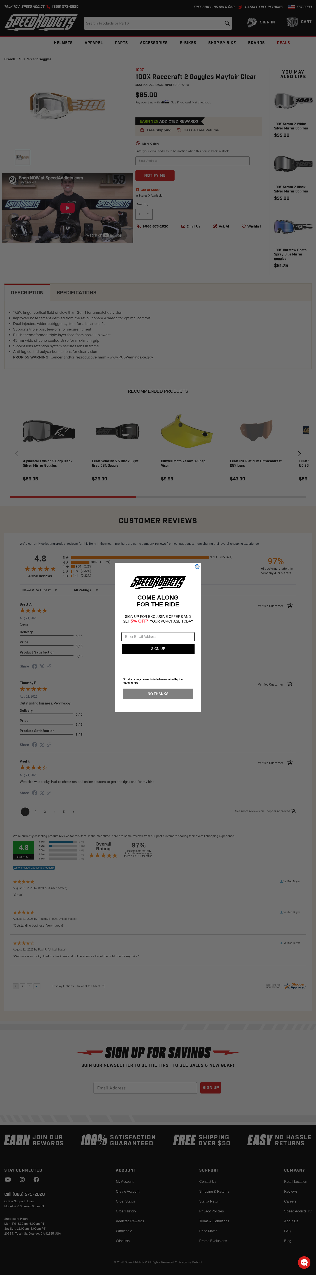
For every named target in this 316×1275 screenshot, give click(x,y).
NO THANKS (158, 694)
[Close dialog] (197, 566)
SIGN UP (158, 649)
